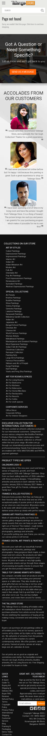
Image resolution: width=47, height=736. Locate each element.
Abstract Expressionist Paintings (20, 286)
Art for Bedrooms (13, 383)
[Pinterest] (43, 709)
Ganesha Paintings (14, 308)
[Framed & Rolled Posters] (31, 494)
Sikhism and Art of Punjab (17, 363)
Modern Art (11, 267)
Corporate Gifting (13, 413)
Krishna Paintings (13, 298)
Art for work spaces (14, 402)
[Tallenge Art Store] (23, 3)
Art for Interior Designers (16, 416)
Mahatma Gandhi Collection (18, 317)
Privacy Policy (8, 710)
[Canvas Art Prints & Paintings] (36, 514)
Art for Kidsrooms (14, 388)
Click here (30, 24)
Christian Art (11, 328)
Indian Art (10, 262)
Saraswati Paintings (14, 314)
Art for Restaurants (14, 393)
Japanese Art (11, 322)
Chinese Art (11, 330)
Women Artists (12, 336)
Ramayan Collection (14, 352)
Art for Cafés (11, 399)
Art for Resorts (12, 396)
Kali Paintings (11, 369)
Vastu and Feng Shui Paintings (19, 371)
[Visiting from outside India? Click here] (35, 426)
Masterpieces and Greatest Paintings (21, 341)
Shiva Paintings (12, 303)
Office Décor (11, 410)
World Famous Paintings (16, 333)
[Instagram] (39, 709)
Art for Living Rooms (15, 380)
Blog (4, 723)
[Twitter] (31, 709)
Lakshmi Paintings (13, 311)
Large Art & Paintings (15, 358)
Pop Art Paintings (13, 275)
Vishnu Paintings (13, 306)
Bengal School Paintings (16, 325)
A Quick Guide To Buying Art (6, 683)
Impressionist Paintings (16, 256)
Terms (4, 702)
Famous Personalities (15, 360)
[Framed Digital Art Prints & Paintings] (3, 543)
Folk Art (9, 270)
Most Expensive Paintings (17, 344)
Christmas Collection (15, 349)
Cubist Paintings (13, 251)
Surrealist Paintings (14, 284)
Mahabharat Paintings (15, 339)
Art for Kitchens (13, 385)
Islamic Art (10, 259)
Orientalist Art (12, 273)
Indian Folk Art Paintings (16, 347)
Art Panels (10, 295)
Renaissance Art (13, 281)
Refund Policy (8, 699)
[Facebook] (35, 709)
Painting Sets (11, 355)
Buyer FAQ (6, 693)
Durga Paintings (12, 366)
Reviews (5, 696)
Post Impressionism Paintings (19, 278)
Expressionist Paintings (16, 254)
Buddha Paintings (13, 300)
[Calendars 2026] (20, 465)
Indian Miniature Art (14, 265)
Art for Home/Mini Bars (16, 391)
